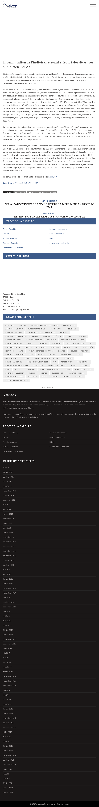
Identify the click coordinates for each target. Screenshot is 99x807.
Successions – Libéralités (59, 243)
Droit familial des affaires (13, 248)
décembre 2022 (9, 537)
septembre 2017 (9, 644)
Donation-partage (34, 340)
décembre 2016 (9, 676)
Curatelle (70, 336)
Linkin (67, 804)
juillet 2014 (7, 769)
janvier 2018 (8, 635)
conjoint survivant (13, 332)
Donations (51, 340)
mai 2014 (6, 778)
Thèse (44, 377)
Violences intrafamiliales (16, 380)
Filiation (52, 238)
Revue (17, 369)
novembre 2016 (9, 681)
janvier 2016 (8, 713)
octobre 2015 (8, 723)
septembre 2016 (9, 685)
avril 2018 (7, 621)
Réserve (67, 369)
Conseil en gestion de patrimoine (41, 332)
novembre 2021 (9, 556)
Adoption (9, 325)
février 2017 (8, 672)
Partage (27, 358)
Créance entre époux (52, 336)
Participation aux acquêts (46, 358)
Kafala (67, 347)
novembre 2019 (9, 593)
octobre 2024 (8, 495)
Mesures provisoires (79, 351)
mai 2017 (6, 658)
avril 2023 (7, 528)
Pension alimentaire (57, 234)
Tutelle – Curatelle (10, 243)
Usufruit (78, 377)
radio (73, 366)
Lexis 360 (52, 176)
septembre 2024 (9, 500)
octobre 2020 (8, 565)
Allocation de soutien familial (44, 325)
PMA (54, 362)
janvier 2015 (8, 750)
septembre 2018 (9, 607)
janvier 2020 (8, 583)
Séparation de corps (14, 377)
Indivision (32, 192)
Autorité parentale (10, 238)
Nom (31, 355)
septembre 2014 (9, 764)
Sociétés (43, 373)
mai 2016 (6, 695)
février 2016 (8, 709)
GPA (91, 344)
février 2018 (8, 630)
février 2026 (8, 472)
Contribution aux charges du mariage (21, 336)
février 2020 (8, 579)
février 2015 (8, 746)
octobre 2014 (8, 760)
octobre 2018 (8, 602)
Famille (31, 344)
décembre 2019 (9, 588)
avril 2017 (7, 662)
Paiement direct (12, 358)
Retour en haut (48, 387)
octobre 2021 (8, 560)
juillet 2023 (7, 523)
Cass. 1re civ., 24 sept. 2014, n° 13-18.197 (21, 183)
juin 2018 (6, 611)
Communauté (20, 192)
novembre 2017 (9, 639)
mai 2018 (6, 616)
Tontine (55, 377)
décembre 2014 (9, 755)
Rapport (84, 366)
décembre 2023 (9, 518)
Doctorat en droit (13, 340)
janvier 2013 (8, 792)
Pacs (78, 355)
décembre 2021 (9, 551)
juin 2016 (6, 690)
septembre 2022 (9, 546)
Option (53, 355)
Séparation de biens (76, 373)
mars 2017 (7, 667)
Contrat (64, 332)
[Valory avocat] (26, 5)
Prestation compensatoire (16, 366)
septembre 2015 (9, 727)
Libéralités (88, 347)
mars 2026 (7, 467)
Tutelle (66, 377)
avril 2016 (7, 699)
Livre (21, 351)
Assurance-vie (69, 325)
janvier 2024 (8, 514)
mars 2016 (7, 704)
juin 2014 (6, 774)
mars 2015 (7, 741)
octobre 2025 (8, 477)
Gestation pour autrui (76, 344)
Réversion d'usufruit (14, 373)
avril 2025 (7, 481)
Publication (38, 366)
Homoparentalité (12, 347)
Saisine (32, 373)
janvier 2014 (8, 788)
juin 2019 (6, 597)
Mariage (61, 351)
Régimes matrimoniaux (47, 192)
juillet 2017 (7, 648)
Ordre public (66, 355)
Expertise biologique (14, 344)
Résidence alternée (83, 369)
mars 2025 (7, 486)
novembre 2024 (9, 491)
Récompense (30, 369)
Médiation (20, 355)
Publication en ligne (57, 366)
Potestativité (67, 362)
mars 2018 (7, 625)
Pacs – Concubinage (11, 229)
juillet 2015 (7, 732)
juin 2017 (6, 653)
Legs (77, 347)
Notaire (41, 355)
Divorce (6, 234)
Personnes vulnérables (37, 362)
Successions (57, 373)
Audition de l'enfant (14, 329)
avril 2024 (7, 509)
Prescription (83, 362)
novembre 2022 (9, 542)
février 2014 (8, 783)
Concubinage (71, 329)
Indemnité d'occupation (35, 347)
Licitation (9, 351)
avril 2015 (7, 737)
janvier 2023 (8, 532)
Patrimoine (67, 358)
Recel (7, 369)
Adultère (22, 325)
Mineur (8, 355)
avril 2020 (7, 574)
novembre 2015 (9, 718)
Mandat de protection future (40, 351)
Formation (56, 344)
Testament (32, 377)
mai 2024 (6, 504)
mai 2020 (6, 569)
